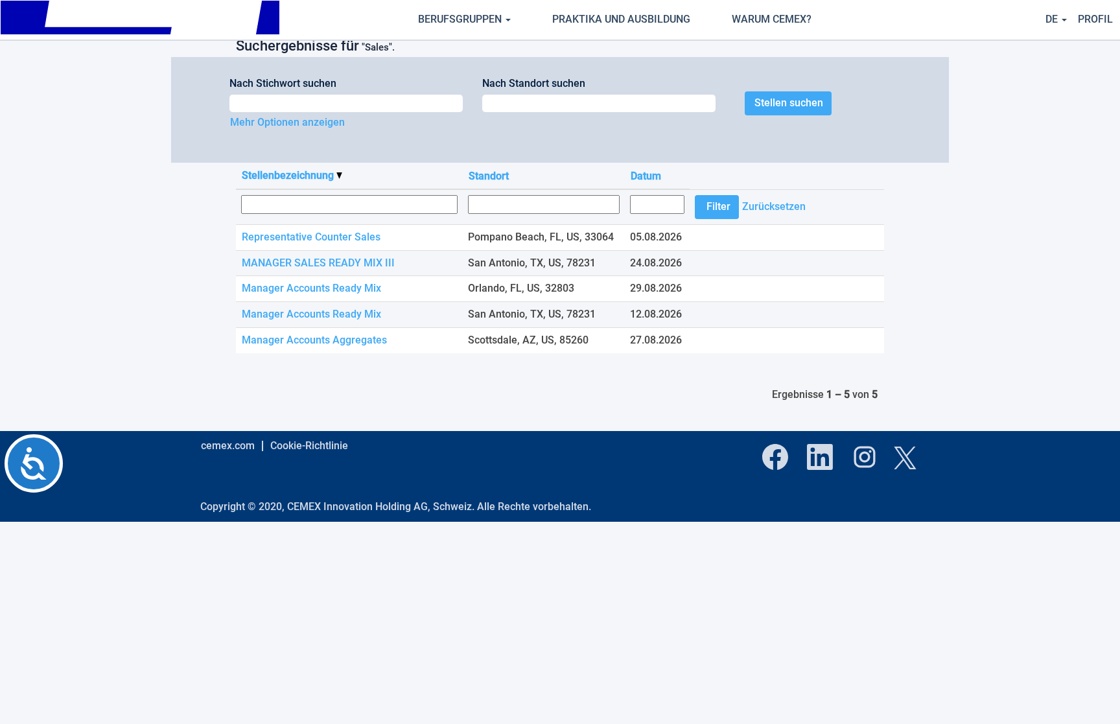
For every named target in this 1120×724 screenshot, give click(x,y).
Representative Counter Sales (311, 237)
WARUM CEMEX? (771, 19)
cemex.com (228, 445)
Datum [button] (646, 176)
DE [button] (1052, 19)
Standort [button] (489, 176)
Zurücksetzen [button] (774, 206)
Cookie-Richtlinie (309, 445)
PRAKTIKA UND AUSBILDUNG (621, 19)
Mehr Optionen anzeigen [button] (287, 122)
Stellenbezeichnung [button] (289, 175)
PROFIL (1095, 19)
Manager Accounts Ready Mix (311, 288)
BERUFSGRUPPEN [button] (461, 19)
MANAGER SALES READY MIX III (318, 263)
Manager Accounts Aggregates (314, 340)
